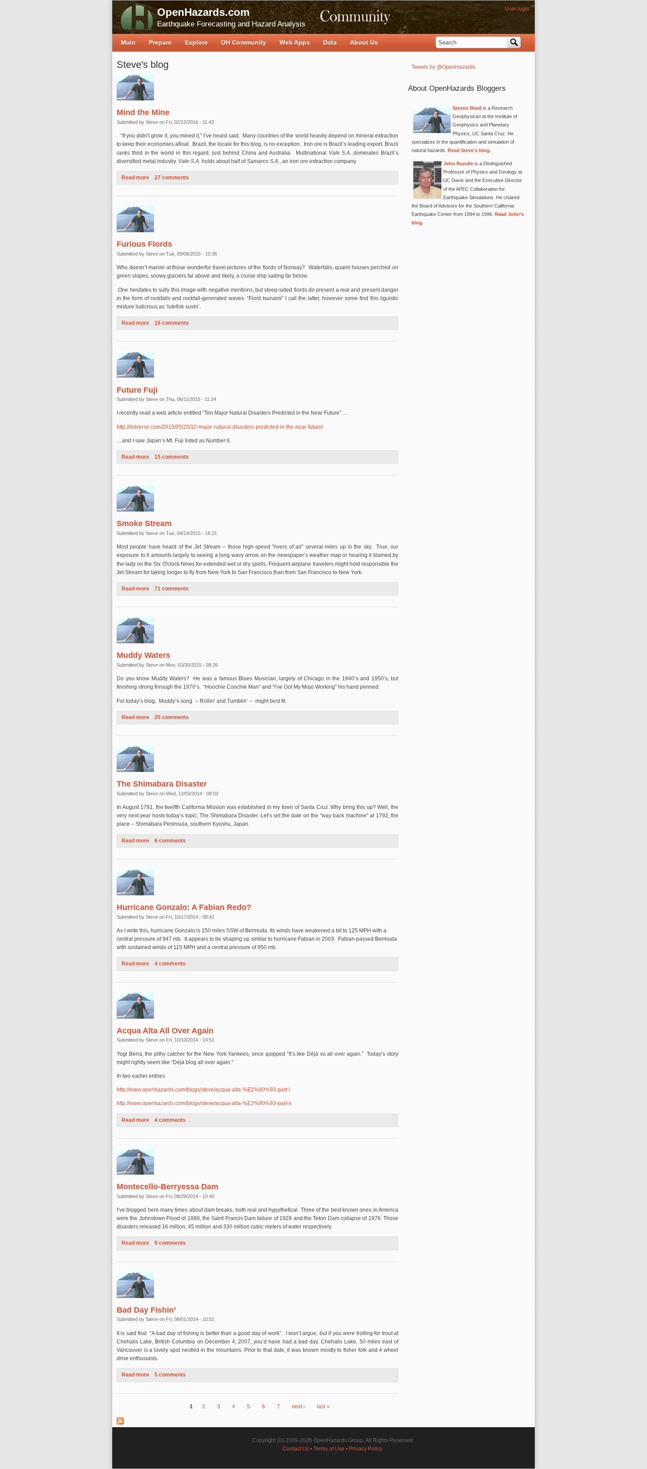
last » (323, 1406)
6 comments (170, 841)
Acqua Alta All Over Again (165, 1030)
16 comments (171, 323)
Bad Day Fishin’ (146, 1310)
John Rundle (458, 163)
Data (330, 42)
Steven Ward (467, 108)
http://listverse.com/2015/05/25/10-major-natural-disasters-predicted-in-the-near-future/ (220, 427)
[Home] (137, 17)
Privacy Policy (365, 1449)
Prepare (160, 42)
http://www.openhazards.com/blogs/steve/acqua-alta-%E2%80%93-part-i (203, 1090)
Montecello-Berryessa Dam (167, 1186)
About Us (364, 42)
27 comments (171, 177)
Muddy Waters (143, 655)
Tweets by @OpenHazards (443, 67)
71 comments (171, 589)
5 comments (170, 1375)
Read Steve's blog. (469, 150)
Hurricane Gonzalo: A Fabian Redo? (184, 907)
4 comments (170, 964)
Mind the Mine (143, 112)
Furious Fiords (144, 244)
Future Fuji (137, 390)
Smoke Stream (144, 523)
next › (298, 1406)
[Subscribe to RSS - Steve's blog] (120, 1423)
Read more (135, 177)
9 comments (170, 1243)
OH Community (243, 42)
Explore (196, 42)
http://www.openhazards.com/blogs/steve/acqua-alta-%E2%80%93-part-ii (204, 1103)
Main (128, 42)
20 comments (171, 717)
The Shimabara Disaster (162, 783)
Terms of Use (329, 1449)
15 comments (171, 457)
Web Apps (294, 42)
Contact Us (296, 1449)
